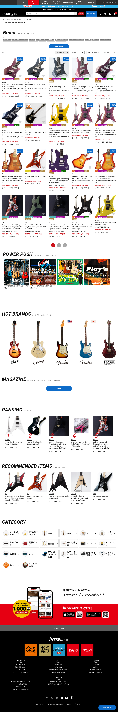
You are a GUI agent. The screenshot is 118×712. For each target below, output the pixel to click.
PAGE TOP (60, 628)
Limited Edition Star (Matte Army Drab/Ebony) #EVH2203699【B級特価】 (35, 227)
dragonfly (51, 42)
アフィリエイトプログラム (21, 672)
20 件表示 (106, 52)
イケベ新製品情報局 (21, 684)
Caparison (79, 40)
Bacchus (24, 40)
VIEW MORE (59, 46)
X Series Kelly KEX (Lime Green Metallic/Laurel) (105, 223)
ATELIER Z (16, 40)
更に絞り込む (60, 52)
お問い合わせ (58, 667)
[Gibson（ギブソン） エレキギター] (15, 343)
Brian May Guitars (61, 40)
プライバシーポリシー (41, 704)
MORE (59, 388)
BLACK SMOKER (41, 40)
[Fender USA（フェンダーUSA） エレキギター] (62, 343)
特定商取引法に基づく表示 (56, 704)
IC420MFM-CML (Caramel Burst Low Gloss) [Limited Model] (12, 177)
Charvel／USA (105, 40)
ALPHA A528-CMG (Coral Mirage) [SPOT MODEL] (12, 85)
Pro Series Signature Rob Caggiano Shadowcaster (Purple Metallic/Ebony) (59, 181)
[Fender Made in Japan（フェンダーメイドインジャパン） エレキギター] (86, 343)
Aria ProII (7, 40)
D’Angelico (23, 42)
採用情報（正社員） (96, 669)
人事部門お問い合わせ (58, 672)
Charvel (95, 40)
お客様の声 (58, 664)
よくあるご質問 (20, 669)
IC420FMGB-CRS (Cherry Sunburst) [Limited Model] (82, 177)
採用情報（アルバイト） (96, 672)
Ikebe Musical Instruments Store (21, 681)
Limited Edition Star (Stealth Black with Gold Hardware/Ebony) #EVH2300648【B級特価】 (59, 227)
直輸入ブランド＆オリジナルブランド (58, 684)
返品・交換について (21, 667)
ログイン (104, 2)
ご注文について (20, 664)
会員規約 (69, 704)
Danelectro (33, 42)
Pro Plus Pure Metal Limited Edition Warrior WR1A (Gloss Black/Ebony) (82, 227)
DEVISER (42, 42)
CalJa (72, 40)
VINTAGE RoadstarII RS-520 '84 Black (35, 134)
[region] (59, 343)
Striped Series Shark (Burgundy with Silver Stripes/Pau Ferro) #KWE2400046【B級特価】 (12, 227)
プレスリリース (78, 704)
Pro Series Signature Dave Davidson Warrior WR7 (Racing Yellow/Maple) (59, 132)
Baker (32, 40)
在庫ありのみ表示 (92, 52)
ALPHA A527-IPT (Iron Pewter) (35, 85)
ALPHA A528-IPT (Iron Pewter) (58, 88)
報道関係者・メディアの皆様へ (58, 669)
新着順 (74, 52)
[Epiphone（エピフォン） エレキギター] (38, 343)
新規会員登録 (112, 2)
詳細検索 (81, 14)
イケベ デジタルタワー (20, 686)
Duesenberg (61, 42)
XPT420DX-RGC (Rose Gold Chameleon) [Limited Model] (82, 131)
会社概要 (96, 664)
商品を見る (107, 707)
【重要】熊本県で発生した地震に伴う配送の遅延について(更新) (59, 9)
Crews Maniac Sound (10, 42)
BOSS (51, 40)
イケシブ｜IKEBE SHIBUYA (21, 689)
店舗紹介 (96, 667)
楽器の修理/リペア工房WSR (58, 681)
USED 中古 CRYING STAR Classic (35, 177)
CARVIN (88, 40)
